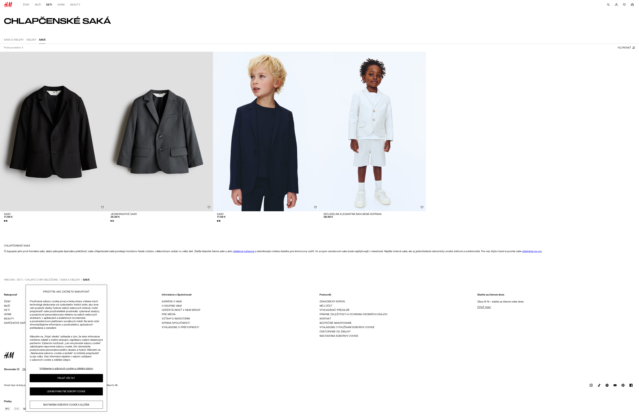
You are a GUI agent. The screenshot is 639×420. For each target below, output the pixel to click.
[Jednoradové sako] (159, 131)
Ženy (26, 4)
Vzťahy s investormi (176, 318)
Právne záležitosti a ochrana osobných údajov (353, 314)
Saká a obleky (70, 279)
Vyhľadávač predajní (334, 309)
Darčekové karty (16, 322)
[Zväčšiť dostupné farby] (6, 221)
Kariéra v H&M (172, 301)
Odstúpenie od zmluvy (335, 331)
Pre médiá (169, 314)
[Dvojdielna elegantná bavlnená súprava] (373, 131)
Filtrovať (624, 47)
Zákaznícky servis (332, 301)
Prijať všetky (66, 378)
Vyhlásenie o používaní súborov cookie (347, 327)
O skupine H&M (172, 305)
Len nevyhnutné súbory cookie (66, 391)
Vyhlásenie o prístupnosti (180, 327)
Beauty (75, 4)
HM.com (9, 279)
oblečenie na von (532, 251)
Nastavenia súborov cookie (339, 335)
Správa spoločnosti (176, 322)
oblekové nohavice (243, 251)
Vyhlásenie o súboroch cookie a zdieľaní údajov (66, 368)
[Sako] (53, 131)
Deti (49, 4)
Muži (38, 4)
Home (61, 4)
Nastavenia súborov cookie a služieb (66, 404)
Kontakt (325, 318)
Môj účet (326, 305)
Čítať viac (484, 307)
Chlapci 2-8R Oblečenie (41, 279)
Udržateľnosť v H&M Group (181, 309)
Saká (86, 279)
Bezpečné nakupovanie (336, 322)
